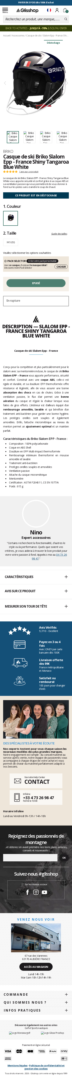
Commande (16, 994)
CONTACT (36, 781)
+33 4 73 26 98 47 (38, 797)
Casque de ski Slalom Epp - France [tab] (36, 350)
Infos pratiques (22, 1010)
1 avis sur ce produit (28, 171)
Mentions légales (18, 1065)
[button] (36, 577)
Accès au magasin (36, 967)
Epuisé (36, 283)
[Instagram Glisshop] (36, 892)
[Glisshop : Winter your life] (27, 11)
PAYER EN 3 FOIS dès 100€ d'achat (36, 2)
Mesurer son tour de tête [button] (26, 606)
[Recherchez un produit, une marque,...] (65, 19)
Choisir (61, 266)
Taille (9, 233)
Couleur (12, 206)
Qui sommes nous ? (25, 1002)
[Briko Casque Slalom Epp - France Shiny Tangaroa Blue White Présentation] (36, 83)
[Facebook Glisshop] (27, 892)
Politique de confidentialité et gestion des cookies (44, 1067)
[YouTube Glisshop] (44, 892)
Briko (8, 151)
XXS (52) (11, 242)
